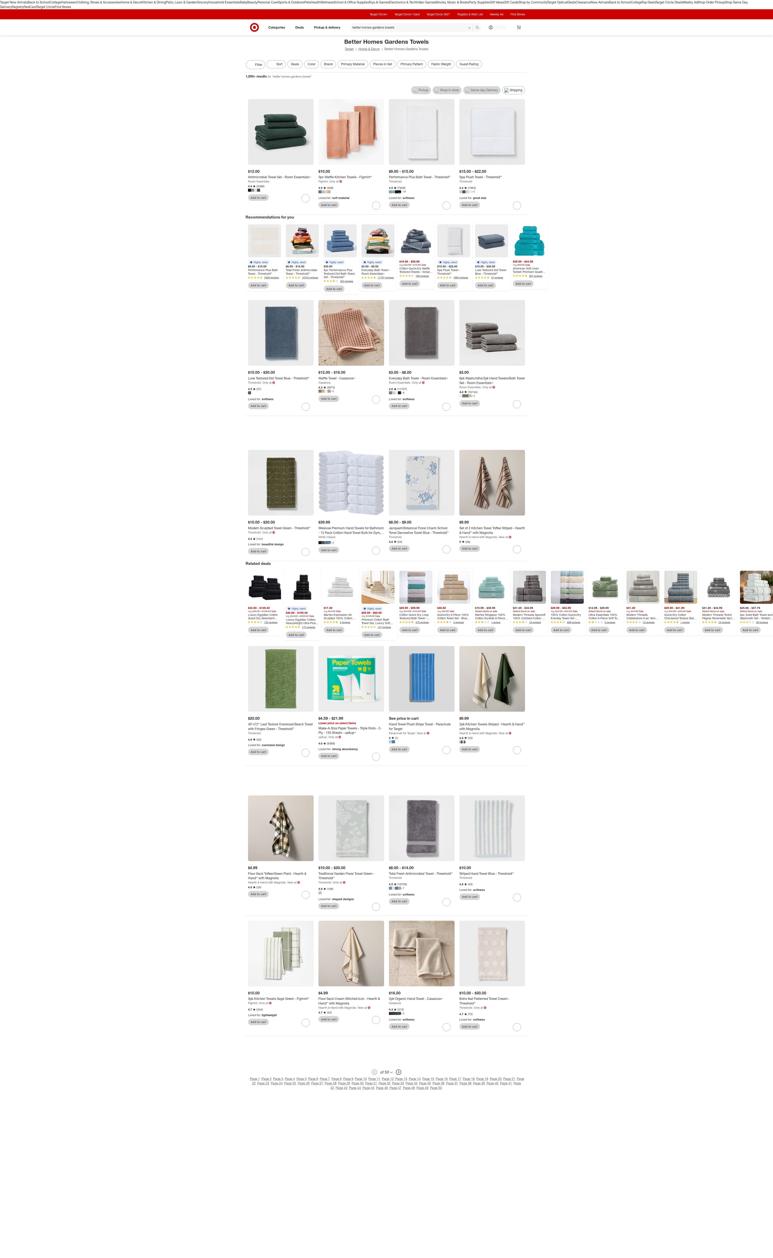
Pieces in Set (382, 64)
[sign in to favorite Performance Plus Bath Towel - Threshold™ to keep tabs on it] (446, 206)
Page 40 (492, 1083)
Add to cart (258, 197)
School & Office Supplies (351, 2)
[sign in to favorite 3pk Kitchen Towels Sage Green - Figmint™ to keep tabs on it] (306, 1023)
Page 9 (348, 1079)
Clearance (583, 2)
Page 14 (415, 1079)
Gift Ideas (497, 2)
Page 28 (331, 1083)
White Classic (327, 537)
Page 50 (436, 1088)
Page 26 (304, 1083)
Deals (571, 2)
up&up (322, 737)
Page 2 (266, 1079)
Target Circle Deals (669, 2)
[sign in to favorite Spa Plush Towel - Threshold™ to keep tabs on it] (517, 206)
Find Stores (63, 7)
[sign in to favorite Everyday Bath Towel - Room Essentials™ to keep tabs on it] (446, 407)
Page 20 (496, 1079)
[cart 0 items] (519, 27)
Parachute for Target (402, 733)
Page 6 (313, 1079)
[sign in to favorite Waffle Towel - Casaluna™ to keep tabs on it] (376, 400)
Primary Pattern (412, 64)
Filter (258, 65)
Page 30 (358, 1083)
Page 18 (469, 1079)
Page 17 (455, 1079)
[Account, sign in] (498, 27)
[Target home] (254, 27)
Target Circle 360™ (438, 14)
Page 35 (425, 1083)
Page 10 (361, 1079)
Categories (276, 27)
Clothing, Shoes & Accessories (98, 2)
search (477, 28)
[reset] (469, 28)
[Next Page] (523, 65)
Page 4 (290, 1079)
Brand (328, 64)
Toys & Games (379, 2)
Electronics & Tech (402, 2)
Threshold (395, 181)
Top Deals (648, 2)
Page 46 (382, 1088)
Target (349, 49)
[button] (258, 262)
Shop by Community (532, 2)
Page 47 (395, 1088)
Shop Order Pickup (711, 2)
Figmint (323, 181)
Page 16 (442, 1079)
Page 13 (401, 1079)
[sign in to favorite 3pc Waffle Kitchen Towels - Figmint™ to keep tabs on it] (376, 206)
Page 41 (506, 1083)
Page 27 (317, 1083)
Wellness (327, 2)
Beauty (252, 2)
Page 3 (278, 1079)
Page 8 (337, 1079)
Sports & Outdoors (291, 2)
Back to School (39, 2)
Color (311, 64)
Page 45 (368, 1088)
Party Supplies (479, 2)
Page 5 (302, 1079)
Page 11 (374, 1079)
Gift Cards (511, 2)
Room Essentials (258, 181)
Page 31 (371, 1083)
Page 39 (479, 1083)
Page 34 (412, 1083)
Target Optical (557, 2)
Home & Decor (131, 2)
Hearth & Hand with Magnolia (478, 537)
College (55, 2)
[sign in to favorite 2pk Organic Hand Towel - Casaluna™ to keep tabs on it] (446, 1027)
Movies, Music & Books (452, 2)
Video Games (425, 2)
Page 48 (409, 1088)
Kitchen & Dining (154, 2)
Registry (18, 7)
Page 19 (482, 1079)
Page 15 (428, 1079)
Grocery (202, 2)
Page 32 (385, 1083)
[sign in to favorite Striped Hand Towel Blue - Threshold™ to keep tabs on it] (517, 898)
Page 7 (325, 1079)
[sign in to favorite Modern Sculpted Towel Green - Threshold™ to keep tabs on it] (306, 552)
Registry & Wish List (470, 14)
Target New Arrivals (14, 2)
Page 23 (263, 1083)
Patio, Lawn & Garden (181, 2)
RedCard (30, 7)
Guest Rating (469, 64)
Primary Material (353, 64)
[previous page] (374, 1072)
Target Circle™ (379, 14)
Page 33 (398, 1083)
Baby (243, 2)
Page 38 (465, 1083)
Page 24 (277, 1083)
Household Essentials (224, 2)
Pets (307, 2)
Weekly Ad (690, 2)
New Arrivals (600, 2)
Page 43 (341, 1088)
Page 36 (438, 1083)
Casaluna (324, 382)
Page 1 (255, 1079)
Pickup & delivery (327, 27)
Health (315, 2)
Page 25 (290, 1083)
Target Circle (45, 7)
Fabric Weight (441, 64)
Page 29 (344, 1083)
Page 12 (388, 1079)
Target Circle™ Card (407, 14)
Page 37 (452, 1083)
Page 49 (422, 1088)
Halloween (68, 2)
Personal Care (267, 2)
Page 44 (355, 1088)
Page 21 (509, 1079)
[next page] (398, 1072)
